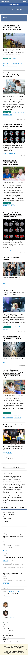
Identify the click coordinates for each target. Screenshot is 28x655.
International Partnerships (8, 635)
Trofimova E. (5, 560)
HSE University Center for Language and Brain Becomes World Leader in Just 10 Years (13, 292)
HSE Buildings (5, 639)
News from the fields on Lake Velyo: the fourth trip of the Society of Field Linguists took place (12, 28)
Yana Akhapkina (12, 617)
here (14, 647)
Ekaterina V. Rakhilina (13, 608)
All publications (6, 583)
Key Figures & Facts (6, 628)
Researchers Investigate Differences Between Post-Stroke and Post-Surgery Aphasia (13, 162)
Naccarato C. (6, 550)
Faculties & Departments (8, 633)
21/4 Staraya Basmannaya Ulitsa (12, 591)
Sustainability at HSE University (9, 630)
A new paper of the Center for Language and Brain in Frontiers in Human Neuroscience (12, 214)
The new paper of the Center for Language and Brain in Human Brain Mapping (13, 126)
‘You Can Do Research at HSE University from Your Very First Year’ (12, 338)
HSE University (6, 1)
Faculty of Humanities (14, 4)
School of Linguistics (14, 9)
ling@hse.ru (7, 596)
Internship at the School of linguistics (11, 467)
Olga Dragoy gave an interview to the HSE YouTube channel (13, 426)
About (4, 624)
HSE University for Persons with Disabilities (11, 641)
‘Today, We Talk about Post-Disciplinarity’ (11, 258)
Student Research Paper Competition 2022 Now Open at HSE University (12, 74)
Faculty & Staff (6, 637)
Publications (6, 530)
